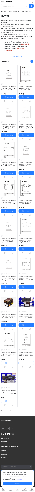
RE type (28, 11)
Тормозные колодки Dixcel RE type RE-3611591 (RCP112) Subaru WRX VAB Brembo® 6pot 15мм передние (26, 278)
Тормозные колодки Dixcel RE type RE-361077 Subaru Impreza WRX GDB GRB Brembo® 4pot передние (8, 240)
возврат (4, 457)
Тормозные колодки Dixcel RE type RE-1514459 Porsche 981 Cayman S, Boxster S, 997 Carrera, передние (8, 354)
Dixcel (22, 11)
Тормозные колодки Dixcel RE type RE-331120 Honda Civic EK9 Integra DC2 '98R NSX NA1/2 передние (26, 126)
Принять (17, 483)
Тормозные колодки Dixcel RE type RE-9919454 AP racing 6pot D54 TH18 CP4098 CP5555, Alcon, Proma (26, 240)
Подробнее (19, 479)
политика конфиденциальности (11, 461)
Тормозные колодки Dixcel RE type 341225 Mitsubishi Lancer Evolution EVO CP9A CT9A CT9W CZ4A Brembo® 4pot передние (26, 316)
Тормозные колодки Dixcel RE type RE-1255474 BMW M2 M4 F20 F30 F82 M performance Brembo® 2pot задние (8, 316)
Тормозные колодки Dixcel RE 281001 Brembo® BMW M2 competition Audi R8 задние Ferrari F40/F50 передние (8, 278)
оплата (3, 451)
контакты (4, 442)
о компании (5, 438)
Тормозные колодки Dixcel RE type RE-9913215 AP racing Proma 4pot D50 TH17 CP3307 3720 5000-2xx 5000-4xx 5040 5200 (8, 392)
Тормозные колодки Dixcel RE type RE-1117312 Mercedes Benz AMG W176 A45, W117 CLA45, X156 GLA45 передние (8, 202)
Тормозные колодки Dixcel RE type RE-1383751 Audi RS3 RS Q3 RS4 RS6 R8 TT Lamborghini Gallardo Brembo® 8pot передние (26, 354)
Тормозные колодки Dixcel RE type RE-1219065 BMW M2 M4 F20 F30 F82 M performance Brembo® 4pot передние (26, 202)
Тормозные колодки (13, 11)
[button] (31, 6)
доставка (4, 454)
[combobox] (14, 6)
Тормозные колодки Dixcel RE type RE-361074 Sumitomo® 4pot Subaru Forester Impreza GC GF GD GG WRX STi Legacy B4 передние (26, 88)
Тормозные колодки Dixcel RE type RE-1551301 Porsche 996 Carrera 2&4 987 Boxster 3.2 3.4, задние (8, 88)
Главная (3, 11)
